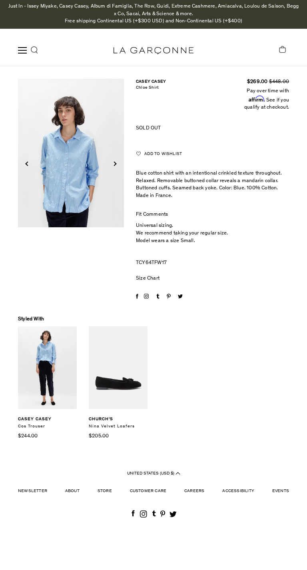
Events (280, 491)
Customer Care (148, 491)
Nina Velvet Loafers (112, 426)
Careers (194, 491)
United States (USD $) (151, 473)
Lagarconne (153, 50)
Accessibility (238, 491)
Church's (101, 419)
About (72, 491)
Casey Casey (151, 81)
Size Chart (147, 278)
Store (105, 491)
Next (114, 163)
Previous (27, 163)
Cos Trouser (31, 426)
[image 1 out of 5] (71, 153)
